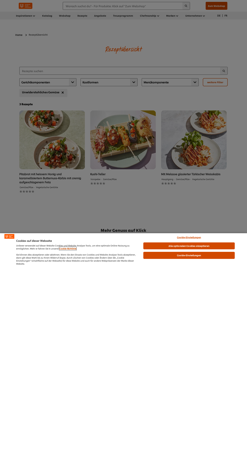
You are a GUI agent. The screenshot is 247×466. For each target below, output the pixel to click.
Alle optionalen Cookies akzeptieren (189, 245)
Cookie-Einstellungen (189, 237)
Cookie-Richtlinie (67, 248)
